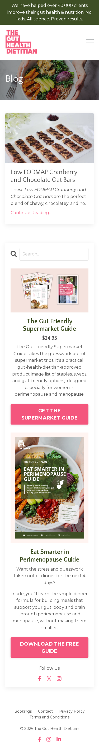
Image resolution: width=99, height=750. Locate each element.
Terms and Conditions (49, 717)
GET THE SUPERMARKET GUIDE (49, 414)
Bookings (23, 711)
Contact (45, 711)
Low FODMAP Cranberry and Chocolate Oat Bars (44, 176)
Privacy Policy (72, 711)
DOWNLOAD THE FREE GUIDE (49, 647)
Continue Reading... (31, 212)
